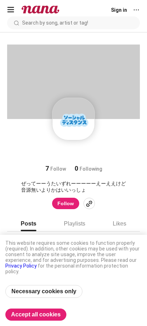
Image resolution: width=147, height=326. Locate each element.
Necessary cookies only (43, 291)
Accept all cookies (36, 314)
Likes (119, 224)
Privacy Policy (21, 266)
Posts (28, 224)
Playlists (74, 224)
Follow (65, 203)
